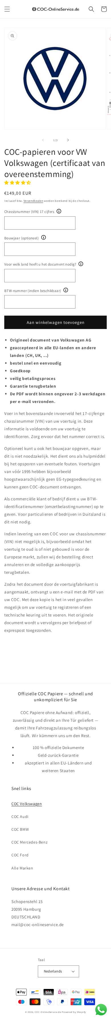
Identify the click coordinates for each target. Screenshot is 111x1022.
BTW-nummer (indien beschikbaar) (32, 290)
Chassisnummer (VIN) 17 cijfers (29, 211)
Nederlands (53, 971)
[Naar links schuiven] (43, 140)
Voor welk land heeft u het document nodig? (40, 264)
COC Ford (20, 855)
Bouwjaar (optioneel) (21, 238)
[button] (7, 9)
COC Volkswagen (26, 803)
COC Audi (19, 816)
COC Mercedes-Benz (29, 842)
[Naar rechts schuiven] (68, 140)
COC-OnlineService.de (48, 1011)
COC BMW (20, 829)
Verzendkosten (33, 201)
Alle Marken (22, 868)
